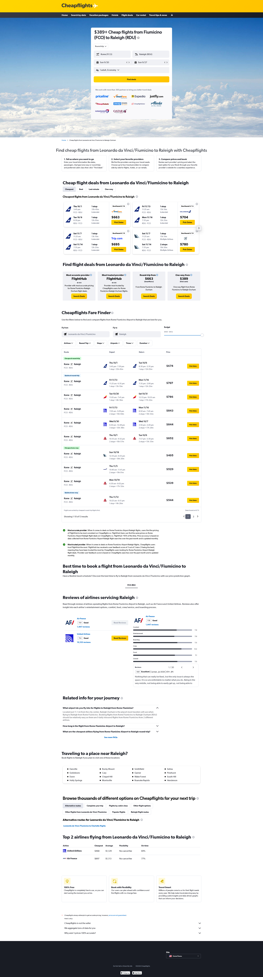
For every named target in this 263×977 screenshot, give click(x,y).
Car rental (141, 15)
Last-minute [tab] (94, 189)
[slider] (202, 335)
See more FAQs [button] (110, 737)
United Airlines (83, 634)
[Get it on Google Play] (125, 973)
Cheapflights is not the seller (77, 923)
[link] (79, 296)
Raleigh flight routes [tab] (140, 812)
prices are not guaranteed (117, 915)
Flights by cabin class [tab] (118, 806)
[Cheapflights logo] (77, 6)
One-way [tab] (109, 189)
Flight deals (127, 15)
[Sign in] (172, 15)
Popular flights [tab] (118, 812)
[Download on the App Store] (137, 973)
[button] (138, 38)
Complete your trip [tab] (95, 806)
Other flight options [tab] (142, 806)
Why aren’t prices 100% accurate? (80, 933)
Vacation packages (98, 15)
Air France (81, 618)
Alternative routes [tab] (73, 806)
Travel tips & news (158, 15)
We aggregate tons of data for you (79, 928)
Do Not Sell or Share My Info (122, 966)
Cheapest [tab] (69, 189)
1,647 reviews (83, 627)
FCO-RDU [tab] (131, 585)
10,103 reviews (84, 642)
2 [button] (193, 516)
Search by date (78, 15)
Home (65, 15)
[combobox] (101, 46)
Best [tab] (81, 189)
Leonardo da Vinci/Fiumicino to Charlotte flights (84, 826)
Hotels (115, 15)
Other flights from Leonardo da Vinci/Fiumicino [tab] (86, 812)
